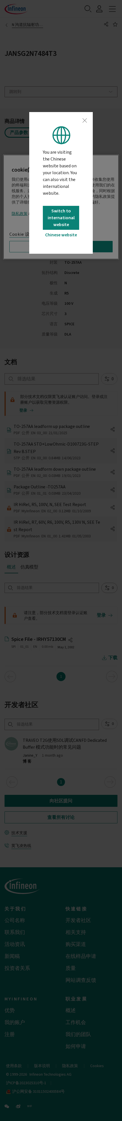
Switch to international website (61, 218)
